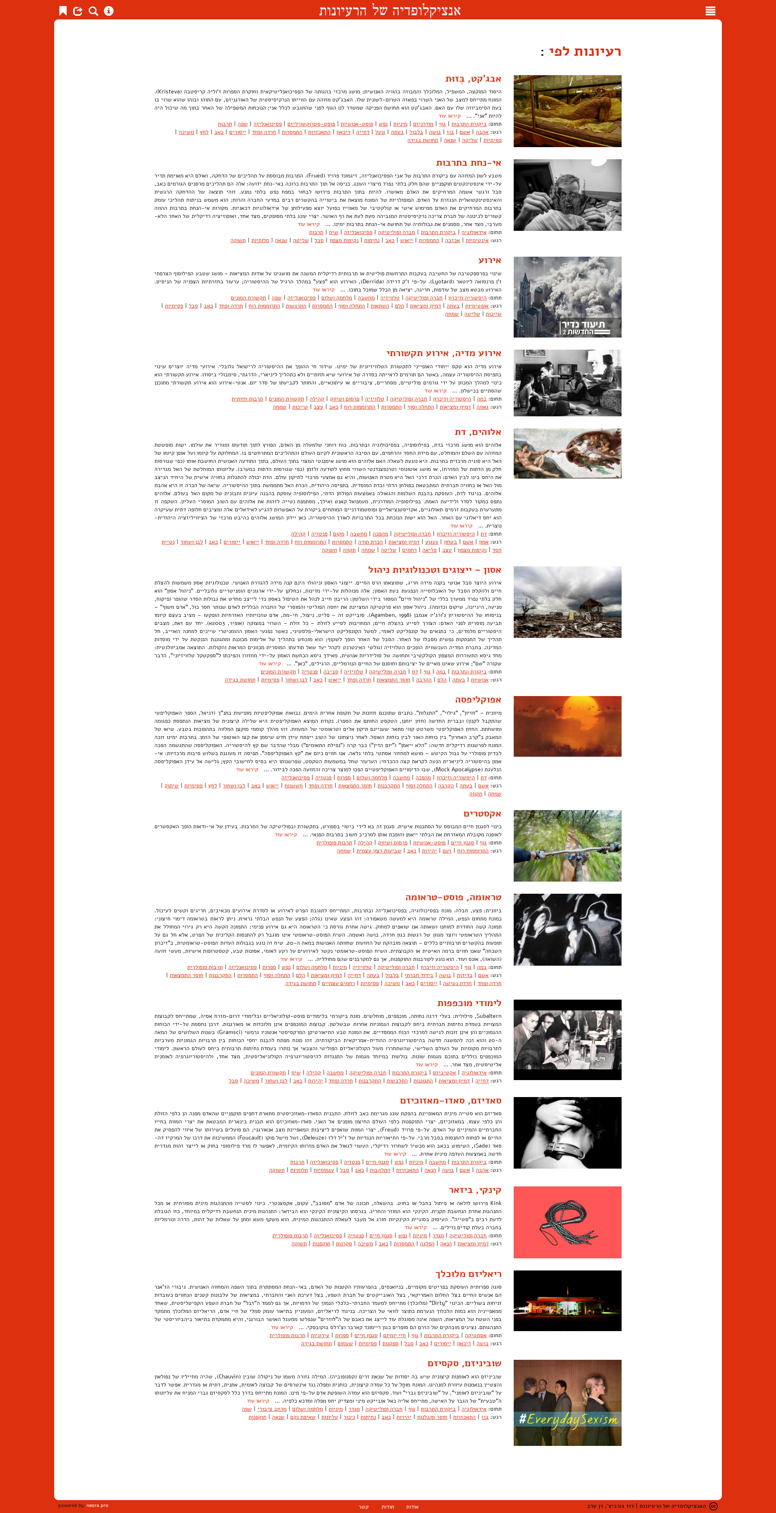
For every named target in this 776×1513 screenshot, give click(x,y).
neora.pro (97, 1505)
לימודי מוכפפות (469, 1002)
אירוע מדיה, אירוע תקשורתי (444, 352)
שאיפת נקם (303, 1417)
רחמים (409, 550)
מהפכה (380, 534)
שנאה (450, 140)
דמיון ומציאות (425, 306)
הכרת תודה (370, 542)
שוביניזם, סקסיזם (465, 1363)
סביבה (330, 671)
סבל (319, 240)
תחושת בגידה (422, 140)
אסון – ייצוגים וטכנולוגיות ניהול (435, 569)
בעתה (397, 132)
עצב (318, 407)
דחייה (362, 132)
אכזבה (452, 240)
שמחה (452, 314)
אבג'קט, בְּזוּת (473, 78)
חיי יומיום (394, 1335)
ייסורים (237, 132)
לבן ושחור (191, 542)
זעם (447, 851)
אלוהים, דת (478, 431)
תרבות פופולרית (334, 842)
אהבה (482, 132)
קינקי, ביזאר (475, 1189)
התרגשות (296, 306)
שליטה (470, 140)
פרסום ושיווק (344, 399)
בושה (435, 132)
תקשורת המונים (248, 298)
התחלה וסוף (351, 306)
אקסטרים (483, 813)
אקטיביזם (444, 1072)
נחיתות (372, 240)
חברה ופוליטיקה (396, 232)
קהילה (317, 399)
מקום (338, 534)
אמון (484, 542)
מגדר (438, 1235)
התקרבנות (388, 785)
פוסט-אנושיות (357, 124)
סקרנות (344, 1243)
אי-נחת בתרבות (469, 162)
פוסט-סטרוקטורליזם (311, 124)
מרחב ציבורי (272, 1409)
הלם (399, 306)
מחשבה (366, 298)
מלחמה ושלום (336, 298)
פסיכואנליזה (267, 124)
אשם (465, 132)
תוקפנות (321, 1243)
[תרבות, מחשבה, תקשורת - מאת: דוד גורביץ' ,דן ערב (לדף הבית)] (390, 9)
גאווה (483, 407)
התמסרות (292, 132)
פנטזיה (319, 534)
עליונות (329, 1417)
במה (482, 399)
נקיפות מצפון (343, 240)
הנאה (430, 1170)
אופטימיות (477, 306)
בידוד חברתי (419, 975)
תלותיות (260, 240)
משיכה (186, 132)
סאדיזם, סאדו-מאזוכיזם (451, 1100)
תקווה (349, 550)
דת (484, 534)
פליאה (429, 550)
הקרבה (424, 680)
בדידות (464, 975)
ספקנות (390, 1343)
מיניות (400, 124)
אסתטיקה (476, 1335)
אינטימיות (477, 240)
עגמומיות (324, 1170)
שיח (333, 232)
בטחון (450, 542)
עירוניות (320, 1335)
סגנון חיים (462, 842)
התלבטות (397, 1081)
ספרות (344, 777)
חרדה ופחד (264, 132)
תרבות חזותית (247, 399)
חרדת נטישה (457, 983)
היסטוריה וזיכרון (467, 298)
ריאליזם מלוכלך (468, 1273)
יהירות (429, 851)
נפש (383, 124)
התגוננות (423, 1081)
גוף (442, 124)
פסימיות (492, 140)
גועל (380, 132)
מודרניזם (423, 124)
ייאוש (406, 240)
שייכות (494, 314)
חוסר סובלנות (432, 1417)
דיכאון (343, 132)
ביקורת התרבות (469, 124)
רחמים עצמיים (338, 983)
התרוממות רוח (264, 306)
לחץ (204, 132)
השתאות (380, 306)
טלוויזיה (390, 298)
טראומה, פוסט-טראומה (453, 896)
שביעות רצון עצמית (378, 851)
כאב (219, 132)
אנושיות (480, 680)
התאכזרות (319, 132)
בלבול (416, 132)
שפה (243, 124)
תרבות (225, 124)
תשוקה (238, 240)
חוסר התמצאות (393, 680)
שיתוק (171, 785)
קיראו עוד (450, 116)
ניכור (349, 1417)
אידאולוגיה (474, 232)
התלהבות (380, 1170)
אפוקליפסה (478, 699)
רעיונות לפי (583, 51)
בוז (450, 132)
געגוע (431, 542)
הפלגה (427, 1243)
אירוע (490, 259)
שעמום (345, 1343)
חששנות (294, 785)
